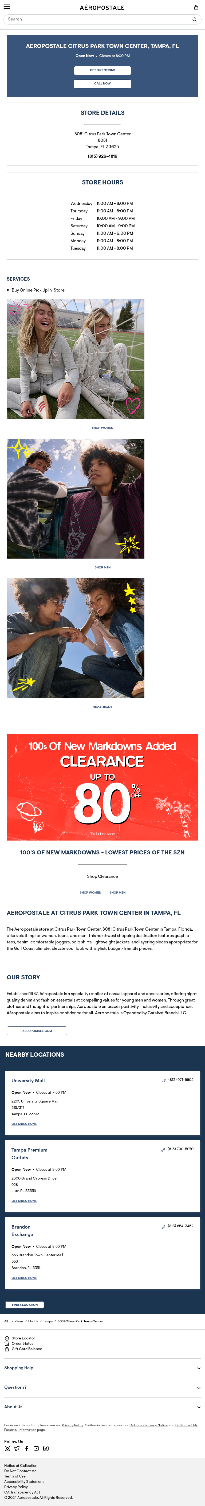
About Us (36, 1403)
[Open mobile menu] (6, 7)
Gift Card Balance (27, 1349)
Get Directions (94, 69)
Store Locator (23, 1339)
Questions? (36, 1384)
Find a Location (25, 1305)
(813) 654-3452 (181, 1226)
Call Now (102, 83)
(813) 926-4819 (102, 157)
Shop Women (102, 428)
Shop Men (103, 567)
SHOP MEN (117, 892)
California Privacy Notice (148, 1425)
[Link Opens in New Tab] (7, 1448)
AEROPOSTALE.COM (37, 1031)
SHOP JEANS (102, 707)
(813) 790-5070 (181, 1149)
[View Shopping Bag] (196, 7)
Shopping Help (36, 1364)
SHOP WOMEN (90, 892)
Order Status (22, 1344)
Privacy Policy (72, 1425)
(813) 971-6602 (181, 1080)
